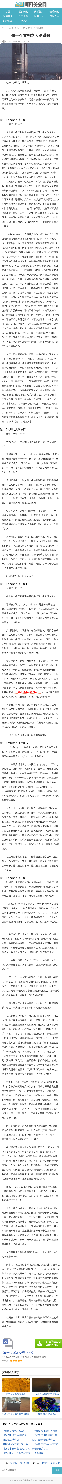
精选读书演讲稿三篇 (14, 1431)
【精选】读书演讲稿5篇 (15, 1435)
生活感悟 (23, 21)
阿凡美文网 (27, 1480)
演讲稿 (40, 28)
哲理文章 (8, 21)
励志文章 (23, 16)
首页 (7, 11)
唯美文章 (39, 16)
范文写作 (28, 28)
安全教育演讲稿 (40, 1448)
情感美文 (54, 11)
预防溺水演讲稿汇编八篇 (15, 1444)
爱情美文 (8, 16)
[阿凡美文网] (31, 4)
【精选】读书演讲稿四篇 (44, 1431)
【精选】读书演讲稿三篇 (44, 1435)
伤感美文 (39, 11)
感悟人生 (54, 16)
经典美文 (23, 11)
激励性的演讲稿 (11, 1439)
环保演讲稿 (37, 1453)
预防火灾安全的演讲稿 (43, 1439)
